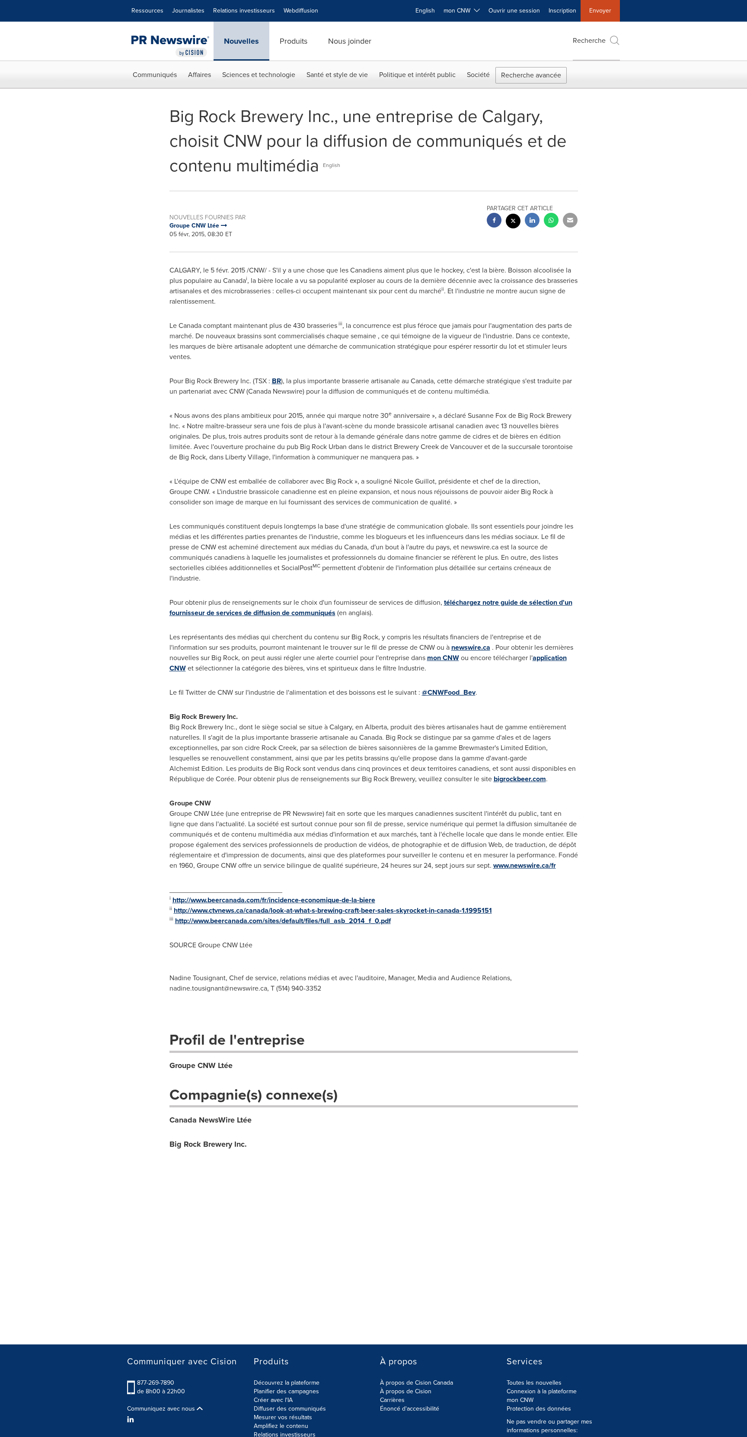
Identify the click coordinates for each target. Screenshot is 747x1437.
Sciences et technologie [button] (258, 75)
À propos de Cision (405, 1391)
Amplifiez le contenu (281, 1426)
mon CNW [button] (459, 10)
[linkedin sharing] (532, 221)
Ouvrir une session (514, 10)
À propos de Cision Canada (416, 1382)
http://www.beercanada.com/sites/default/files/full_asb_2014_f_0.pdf (283, 921)
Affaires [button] (199, 75)
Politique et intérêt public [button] (417, 75)
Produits (293, 41)
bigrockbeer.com (520, 779)
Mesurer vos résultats (283, 1417)
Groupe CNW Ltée (201, 1065)
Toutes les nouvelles (534, 1382)
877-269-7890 (155, 1382)
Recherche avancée (531, 75)
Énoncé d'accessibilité (409, 1408)
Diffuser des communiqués (290, 1408)
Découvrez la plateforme (286, 1382)
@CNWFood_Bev (449, 692)
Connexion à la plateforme (542, 1391)
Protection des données (539, 1408)
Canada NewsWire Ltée (210, 1120)
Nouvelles (241, 41)
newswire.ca (470, 647)
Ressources (147, 10)
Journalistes (188, 10)
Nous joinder (349, 41)
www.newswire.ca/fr (524, 865)
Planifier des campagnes (286, 1391)
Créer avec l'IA (273, 1400)
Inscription (562, 10)
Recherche (589, 40)
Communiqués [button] (155, 75)
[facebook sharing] (494, 221)
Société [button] (478, 75)
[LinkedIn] (131, 1419)
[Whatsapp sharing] (551, 221)
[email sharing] (570, 221)
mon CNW (443, 658)
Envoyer (600, 10)
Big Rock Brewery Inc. (208, 1144)
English (425, 10)
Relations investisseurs (244, 10)
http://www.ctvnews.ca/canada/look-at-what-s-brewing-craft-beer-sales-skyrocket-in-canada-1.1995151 (333, 910)
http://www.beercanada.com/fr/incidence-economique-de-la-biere (273, 900)
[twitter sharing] (513, 222)
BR (276, 381)
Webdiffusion (301, 10)
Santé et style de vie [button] (337, 75)
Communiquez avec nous (162, 1409)
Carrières (392, 1400)
